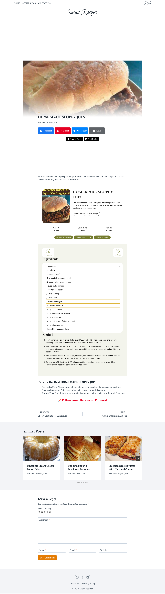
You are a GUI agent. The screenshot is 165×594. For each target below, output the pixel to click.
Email (73, 550)
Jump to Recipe (75, 139)
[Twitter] (82, 577)
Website (104, 550)
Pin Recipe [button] (93, 214)
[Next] (138, 458)
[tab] (78, 482)
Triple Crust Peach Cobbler (114, 414)
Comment (44, 520)
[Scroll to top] (159, 590)
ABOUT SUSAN (29, 3)
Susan (42, 123)
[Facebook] (146, 3)
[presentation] (41, 448)
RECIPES (41, 113)
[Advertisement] (82, 34)
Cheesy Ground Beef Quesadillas (52, 414)
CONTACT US (44, 3)
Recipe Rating (44, 508)
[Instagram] (88, 577)
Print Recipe (92, 139)
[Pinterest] (150, 3)
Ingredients (48, 255)
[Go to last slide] (27, 458)
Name (42, 550)
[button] (119, 266)
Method (118, 255)
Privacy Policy (88, 583)
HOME (17, 3)
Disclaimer (75, 583)
